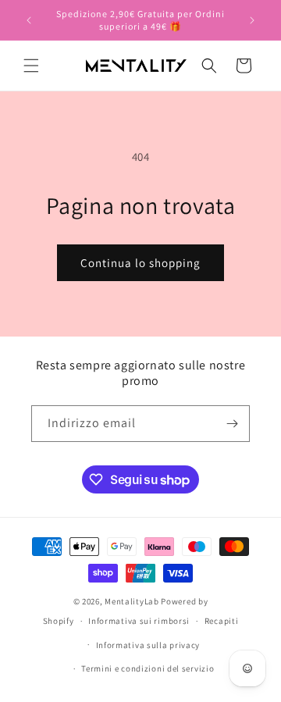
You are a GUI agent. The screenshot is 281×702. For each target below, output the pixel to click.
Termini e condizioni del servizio (147, 668)
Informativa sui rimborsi (139, 620)
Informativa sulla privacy (148, 645)
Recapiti (222, 620)
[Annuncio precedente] (29, 20)
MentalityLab (131, 601)
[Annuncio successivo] (252, 20)
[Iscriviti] (232, 423)
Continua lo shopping (140, 262)
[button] (31, 65)
